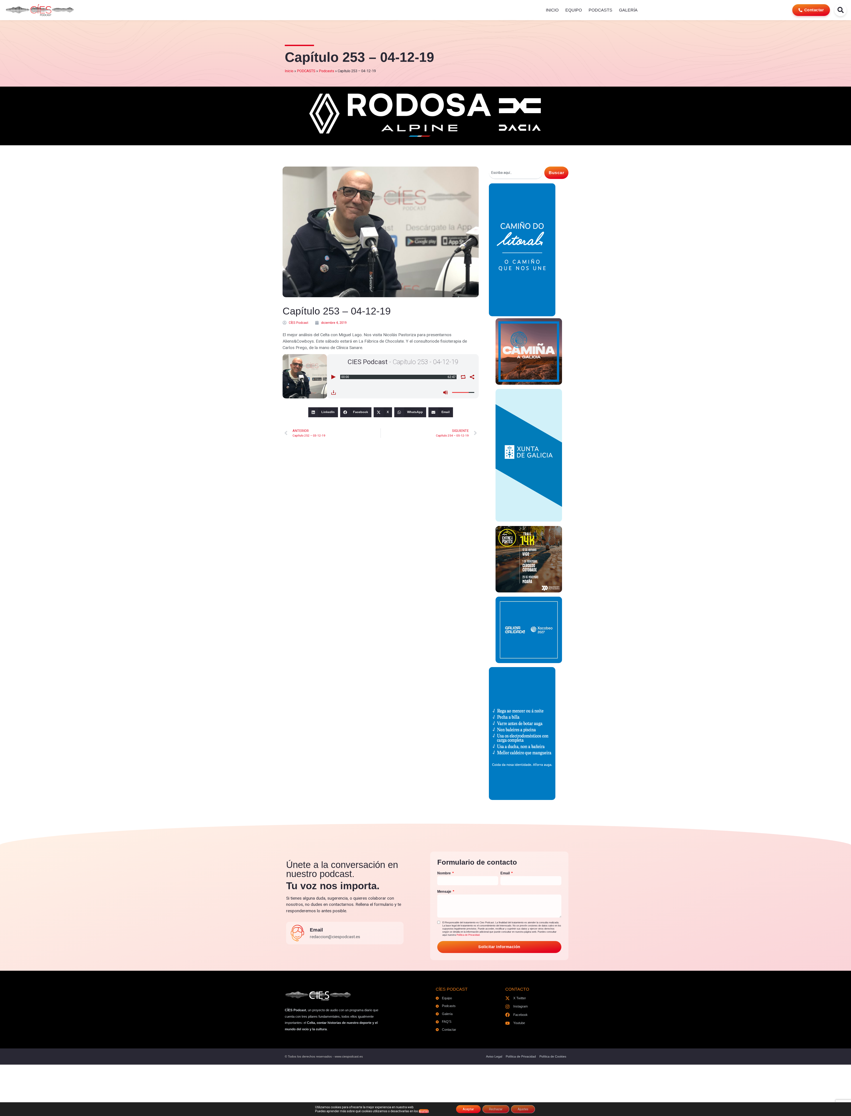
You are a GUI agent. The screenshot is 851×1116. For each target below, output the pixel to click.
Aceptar (468, 1109)
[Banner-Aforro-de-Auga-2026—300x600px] (522, 798)
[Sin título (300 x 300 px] (529, 661)
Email (316, 930)
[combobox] (516, 173)
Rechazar (496, 1109)
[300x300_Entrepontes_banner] (529, 591)
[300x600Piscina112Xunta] (529, 520)
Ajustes (523, 1109)
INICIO (552, 10)
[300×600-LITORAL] (522, 314)
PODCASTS (600, 10)
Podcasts (326, 71)
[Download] (333, 392)
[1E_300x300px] (529, 383)
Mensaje (444, 891)
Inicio (289, 71)
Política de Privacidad (468, 935)
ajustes (424, 1111)
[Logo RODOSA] (425, 138)
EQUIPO (573, 10)
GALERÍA (628, 10)
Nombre (444, 873)
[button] (323, 412)
